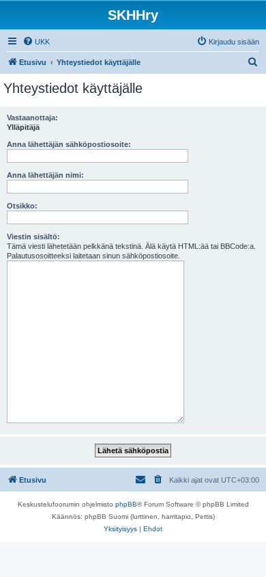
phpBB (126, 504)
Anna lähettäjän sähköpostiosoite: (69, 144)
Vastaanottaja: (32, 117)
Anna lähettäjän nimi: (45, 175)
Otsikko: (22, 206)
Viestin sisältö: (33, 236)
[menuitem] (36, 41)
